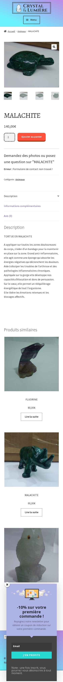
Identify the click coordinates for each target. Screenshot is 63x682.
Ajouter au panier (31, 136)
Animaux (21, 31)
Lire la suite (31, 416)
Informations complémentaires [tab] (22, 206)
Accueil (11, 31)
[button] (54, 47)
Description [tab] (10, 196)
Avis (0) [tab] (8, 216)
